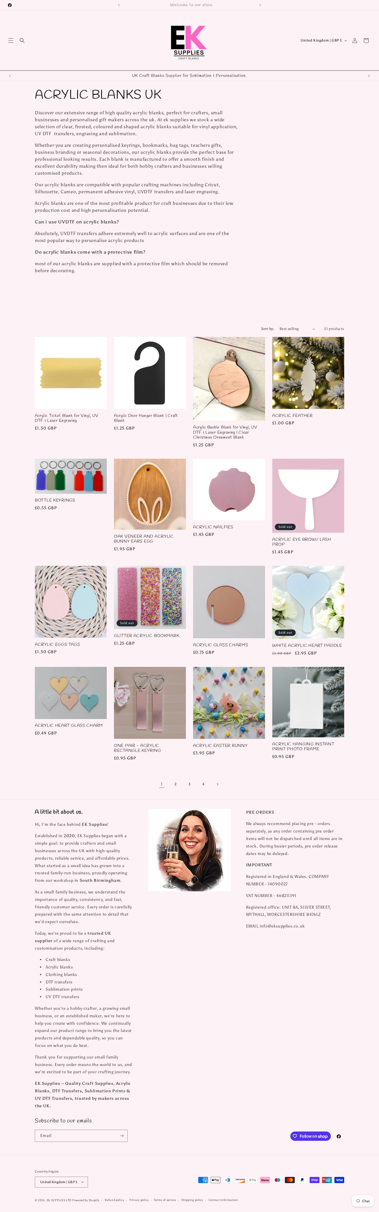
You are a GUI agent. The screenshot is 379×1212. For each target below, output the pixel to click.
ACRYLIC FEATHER (292, 415)
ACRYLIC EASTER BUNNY (220, 745)
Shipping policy (192, 1199)
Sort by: (267, 329)
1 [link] (162, 784)
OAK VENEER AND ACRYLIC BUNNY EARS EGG (144, 539)
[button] (11, 40)
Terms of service (165, 1199)
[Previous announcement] (119, 5)
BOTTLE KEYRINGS (55, 500)
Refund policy (114, 1199)
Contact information (223, 1199)
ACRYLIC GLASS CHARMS (220, 645)
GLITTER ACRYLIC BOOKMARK (146, 636)
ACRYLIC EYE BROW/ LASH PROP (301, 542)
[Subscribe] (121, 1136)
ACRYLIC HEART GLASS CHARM (69, 725)
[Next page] (217, 784)
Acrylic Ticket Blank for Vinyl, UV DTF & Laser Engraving (66, 418)
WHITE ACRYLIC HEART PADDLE (307, 645)
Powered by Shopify (86, 1200)
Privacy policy (139, 1199)
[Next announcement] (260, 5)
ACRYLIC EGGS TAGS (57, 644)
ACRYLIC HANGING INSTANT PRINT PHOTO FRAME (303, 747)
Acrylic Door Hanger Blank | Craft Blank (146, 418)
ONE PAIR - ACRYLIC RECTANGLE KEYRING (137, 748)
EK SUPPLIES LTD (59, 1200)
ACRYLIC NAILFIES (213, 527)
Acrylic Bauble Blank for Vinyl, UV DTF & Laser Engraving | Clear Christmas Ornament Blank (225, 432)
